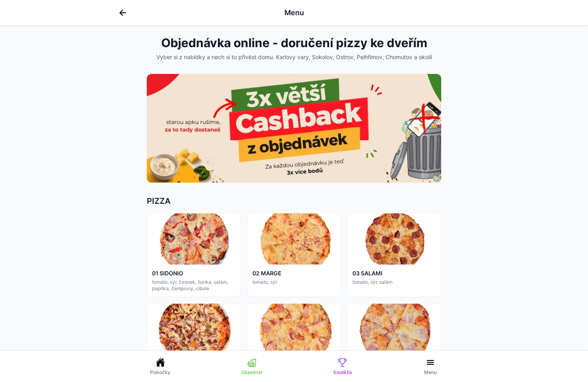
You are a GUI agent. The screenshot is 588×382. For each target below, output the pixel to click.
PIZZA (158, 201)
